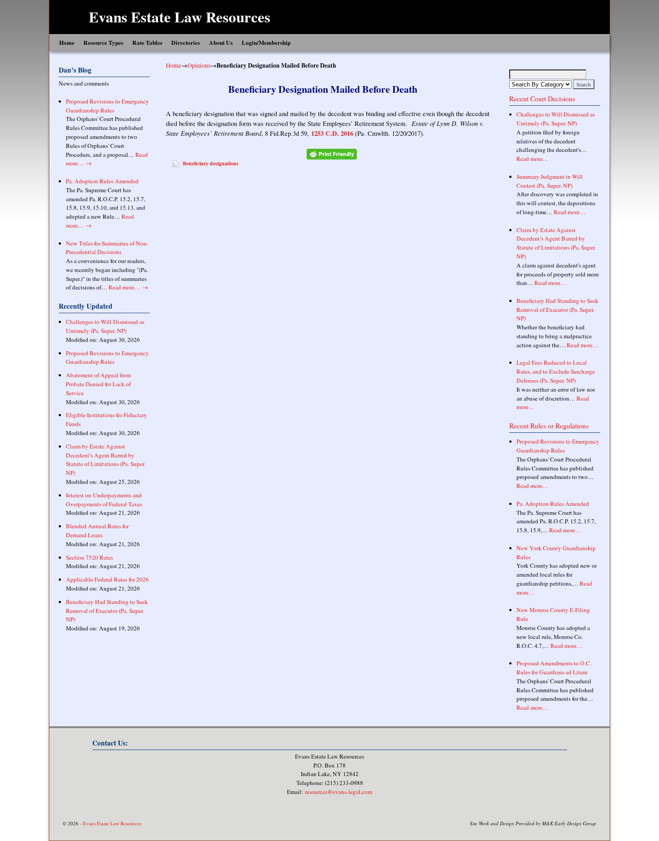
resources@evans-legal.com (338, 792)
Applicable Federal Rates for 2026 (107, 579)
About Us (221, 42)
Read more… (128, 287)
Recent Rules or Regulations (549, 425)
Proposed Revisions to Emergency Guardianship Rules (107, 105)
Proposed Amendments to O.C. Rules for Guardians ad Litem (553, 667)
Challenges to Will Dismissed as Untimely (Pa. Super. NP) (105, 326)
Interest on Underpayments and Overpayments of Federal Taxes (104, 499)
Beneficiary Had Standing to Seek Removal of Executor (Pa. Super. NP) (107, 611)
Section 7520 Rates (89, 557)
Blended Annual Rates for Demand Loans (97, 530)
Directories (185, 42)
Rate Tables (147, 42)
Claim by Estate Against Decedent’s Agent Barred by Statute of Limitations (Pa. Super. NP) (105, 459)
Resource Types (103, 42)
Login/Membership (266, 42)
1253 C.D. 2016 (332, 133)
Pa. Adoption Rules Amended (102, 181)
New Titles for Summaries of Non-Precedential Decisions (107, 247)
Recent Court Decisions (542, 98)
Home (66, 42)
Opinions (198, 65)
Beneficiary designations (210, 163)
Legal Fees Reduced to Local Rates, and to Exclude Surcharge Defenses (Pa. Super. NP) (555, 371)
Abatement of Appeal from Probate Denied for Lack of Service (98, 384)
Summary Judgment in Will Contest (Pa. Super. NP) (549, 181)
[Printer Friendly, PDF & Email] (332, 154)
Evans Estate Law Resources (179, 16)
